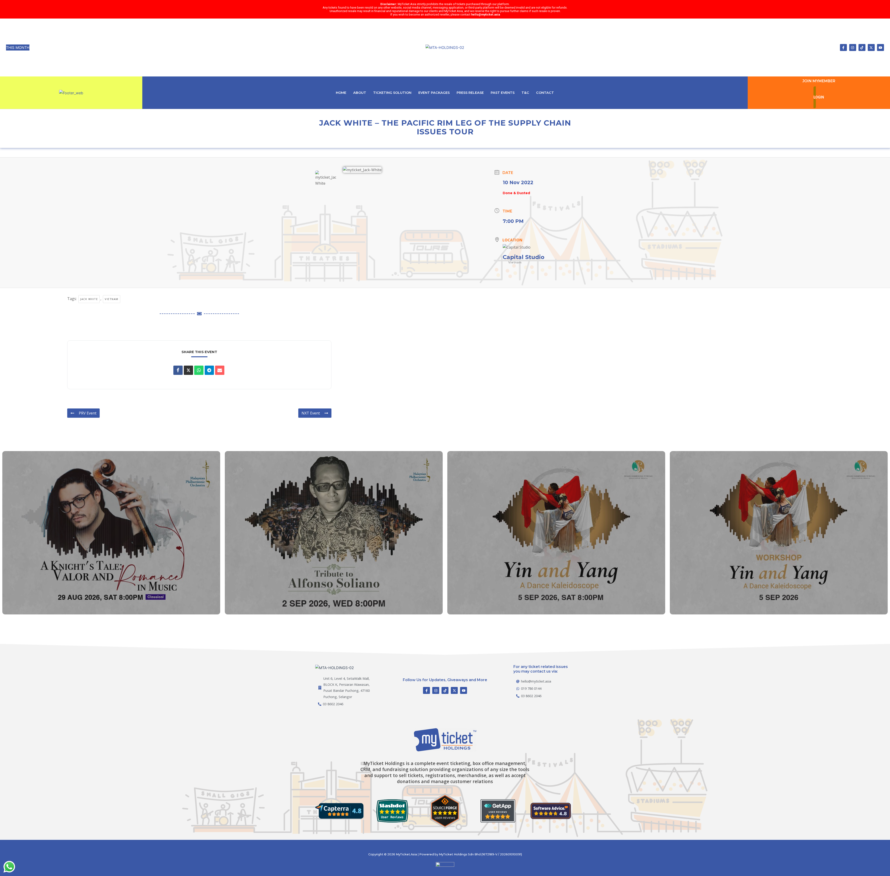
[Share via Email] (219, 370)
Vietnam (111, 299)
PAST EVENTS (503, 93)
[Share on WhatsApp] (198, 370)
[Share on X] (188, 370)
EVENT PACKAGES (434, 93)
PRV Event (87, 413)
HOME (341, 93)
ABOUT (359, 93)
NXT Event (311, 413)
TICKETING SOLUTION (392, 93)
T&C (525, 93)
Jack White (89, 299)
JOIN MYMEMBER (818, 81)
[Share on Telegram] (209, 370)
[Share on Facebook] (178, 370)
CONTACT (545, 93)
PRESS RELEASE (470, 93)
